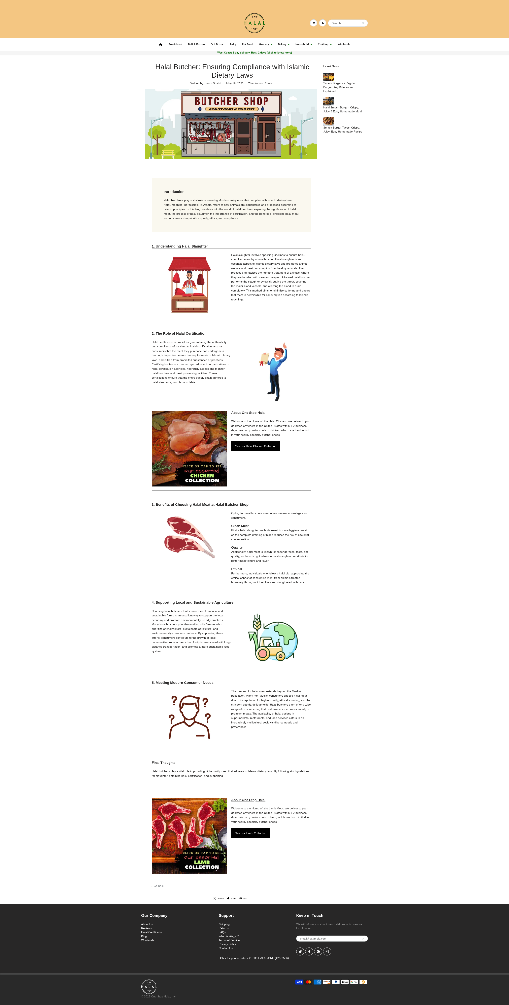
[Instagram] (327, 951)
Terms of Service (229, 940)
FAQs (222, 932)
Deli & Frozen (196, 44)
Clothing (323, 44)
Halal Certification (152, 932)
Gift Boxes (217, 44)
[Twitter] (300, 951)
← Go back (157, 885)
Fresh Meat (175, 44)
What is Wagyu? (229, 936)
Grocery (264, 44)
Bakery (282, 44)
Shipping (224, 924)
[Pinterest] (318, 951)
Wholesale (344, 44)
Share (233, 898)
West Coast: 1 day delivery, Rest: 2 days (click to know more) (254, 52)
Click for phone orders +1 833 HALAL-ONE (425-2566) (254, 958)
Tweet (221, 898)
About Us (147, 924)
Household (302, 44)
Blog (144, 936)
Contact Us (226, 948)
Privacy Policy (227, 944)
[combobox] (348, 23)
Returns (224, 928)
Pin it (245, 898)
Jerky (232, 44)
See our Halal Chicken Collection (255, 446)
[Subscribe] (362, 939)
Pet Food (247, 44)
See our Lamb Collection (250, 833)
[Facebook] (309, 951)
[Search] (363, 23)
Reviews (146, 928)
